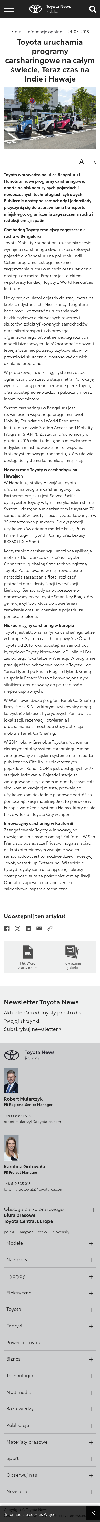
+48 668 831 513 (17, 1115)
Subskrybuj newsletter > (33, 1028)
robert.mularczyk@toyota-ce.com (32, 1121)
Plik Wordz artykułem (27, 965)
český (42, 1231)
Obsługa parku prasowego (34, 1208)
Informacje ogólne (44, 31)
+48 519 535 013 (17, 1183)
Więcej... (51, 1514)
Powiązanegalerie (72, 965)
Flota (16, 31)
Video (8, 24)
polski (9, 1231)
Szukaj (9, 38)
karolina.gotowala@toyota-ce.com (33, 1189)
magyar (26, 1231)
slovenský (61, 1231)
